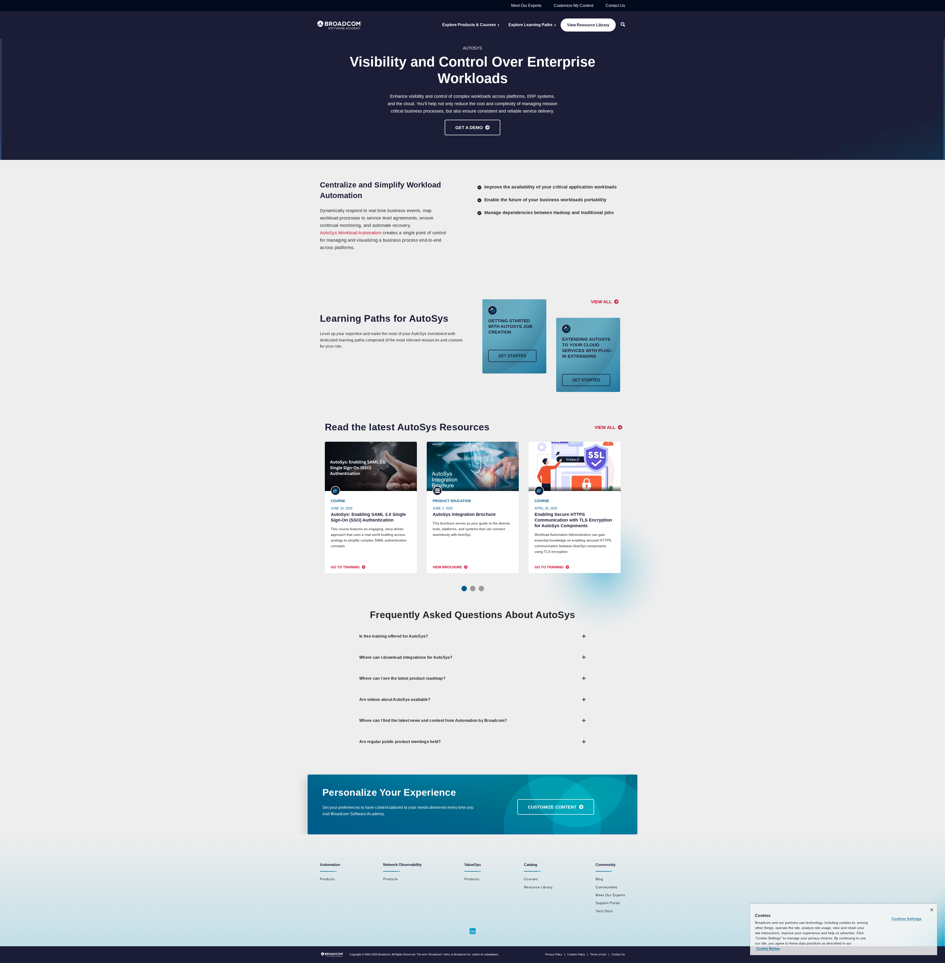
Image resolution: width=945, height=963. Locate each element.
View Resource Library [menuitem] (588, 25)
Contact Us (615, 5)
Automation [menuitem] (330, 864)
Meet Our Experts (526, 5)
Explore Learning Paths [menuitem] (530, 25)
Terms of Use (598, 954)
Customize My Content (573, 5)
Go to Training (345, 567)
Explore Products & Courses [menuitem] (469, 25)
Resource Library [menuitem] (538, 887)
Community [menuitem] (605, 864)
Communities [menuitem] (606, 887)
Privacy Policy (553, 954)
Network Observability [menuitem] (402, 864)
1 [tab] (464, 588)
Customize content (552, 807)
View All (605, 427)
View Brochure (447, 567)
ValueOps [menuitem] (472, 864)
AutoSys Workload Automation (350, 232)
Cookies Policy (576, 954)
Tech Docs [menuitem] (604, 911)
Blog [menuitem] (599, 879)
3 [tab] (481, 588)
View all (601, 301)
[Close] (931, 909)
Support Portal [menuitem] (608, 903)
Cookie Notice (768, 948)
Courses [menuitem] (531, 879)
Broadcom (384, 954)
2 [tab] (472, 588)
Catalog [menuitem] (530, 864)
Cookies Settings (906, 919)
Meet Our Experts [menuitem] (610, 895)
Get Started (512, 356)
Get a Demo (469, 127)
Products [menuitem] (327, 879)
